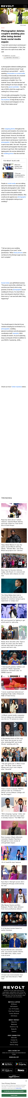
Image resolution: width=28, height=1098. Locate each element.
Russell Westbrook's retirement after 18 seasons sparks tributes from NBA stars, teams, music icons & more (12, 952)
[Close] (26, 1081)
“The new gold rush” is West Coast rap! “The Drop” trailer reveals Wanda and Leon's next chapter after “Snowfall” (13, 766)
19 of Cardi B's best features (11, 862)
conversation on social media (16, 73)
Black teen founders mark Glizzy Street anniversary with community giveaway (20, 168)
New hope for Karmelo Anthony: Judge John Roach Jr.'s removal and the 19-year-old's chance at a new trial (13, 573)
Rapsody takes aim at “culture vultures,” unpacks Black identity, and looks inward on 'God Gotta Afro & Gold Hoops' (12, 522)
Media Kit (14, 1029)
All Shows (14, 1004)
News (3, 28)
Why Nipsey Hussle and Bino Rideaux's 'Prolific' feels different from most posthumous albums (12, 907)
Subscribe (14, 1037)
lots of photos (5, 99)
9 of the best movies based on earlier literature (11, 929)
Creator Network (14, 1013)
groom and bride (14, 87)
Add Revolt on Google (12, 57)
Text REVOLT (14, 1042)
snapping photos (10, 129)
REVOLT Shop (14, 1044)
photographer (5, 142)
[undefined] (8, 167)
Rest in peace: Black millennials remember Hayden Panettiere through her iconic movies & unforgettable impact (11, 840)
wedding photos (8, 153)
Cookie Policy (18, 1088)
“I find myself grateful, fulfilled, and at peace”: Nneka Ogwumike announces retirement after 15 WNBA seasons (13, 669)
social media (11, 183)
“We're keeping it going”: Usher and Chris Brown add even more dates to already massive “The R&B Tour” (13, 816)
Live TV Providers (14, 1009)
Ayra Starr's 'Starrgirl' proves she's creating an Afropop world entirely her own (12, 883)
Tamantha (7, 55)
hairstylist (16, 333)
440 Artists (14, 1016)
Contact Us (14, 1040)
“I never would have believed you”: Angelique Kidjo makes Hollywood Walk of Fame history (12, 694)
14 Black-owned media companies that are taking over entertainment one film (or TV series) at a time (12, 717)
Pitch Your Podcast (14, 1011)
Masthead (14, 1024)
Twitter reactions (16, 387)
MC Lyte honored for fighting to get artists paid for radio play (13, 621)
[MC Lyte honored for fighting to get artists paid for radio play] (14, 611)
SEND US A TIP (14, 1057)
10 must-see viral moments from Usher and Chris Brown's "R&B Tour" (12, 976)
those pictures (18, 252)
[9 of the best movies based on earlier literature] (14, 919)
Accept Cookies (14, 1095)
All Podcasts (14, 1006)
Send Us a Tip (14, 1027)
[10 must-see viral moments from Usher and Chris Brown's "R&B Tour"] (14, 965)
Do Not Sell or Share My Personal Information (14, 1091)
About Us (14, 1022)
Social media (5, 283)
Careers (14, 1031)
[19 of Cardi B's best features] (14, 853)
